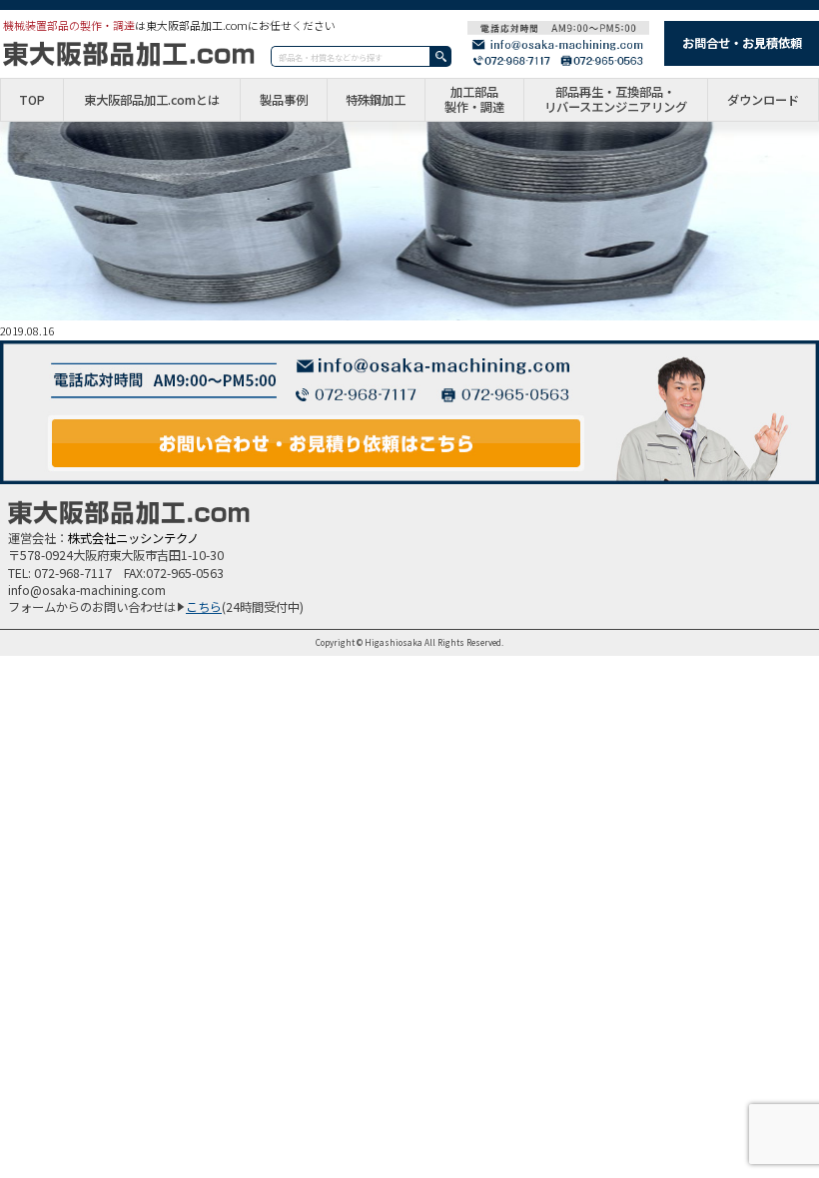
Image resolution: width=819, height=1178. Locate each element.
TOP (32, 100)
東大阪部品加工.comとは (152, 100)
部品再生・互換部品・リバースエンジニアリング (615, 100)
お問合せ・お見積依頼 (742, 43)
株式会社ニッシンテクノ (133, 538)
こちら (204, 607)
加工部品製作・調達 (474, 100)
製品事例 (284, 100)
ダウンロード (763, 100)
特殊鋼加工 (376, 100)
